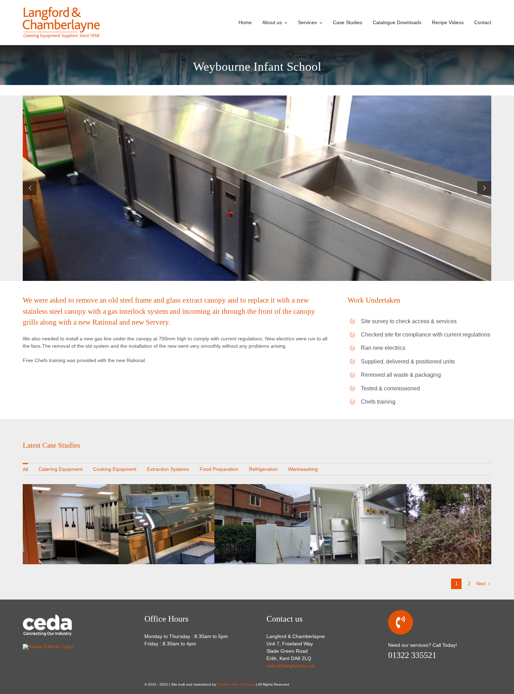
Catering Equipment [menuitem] (60, 469)
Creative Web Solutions (236, 684)
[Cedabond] (48, 646)
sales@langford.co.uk (290, 665)
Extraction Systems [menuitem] (168, 469)
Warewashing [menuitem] (303, 469)
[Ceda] (58, 616)
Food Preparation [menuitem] (219, 469)
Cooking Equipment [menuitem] (114, 469)
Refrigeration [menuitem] (263, 469)
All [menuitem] (25, 469)
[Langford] (61, 9)
